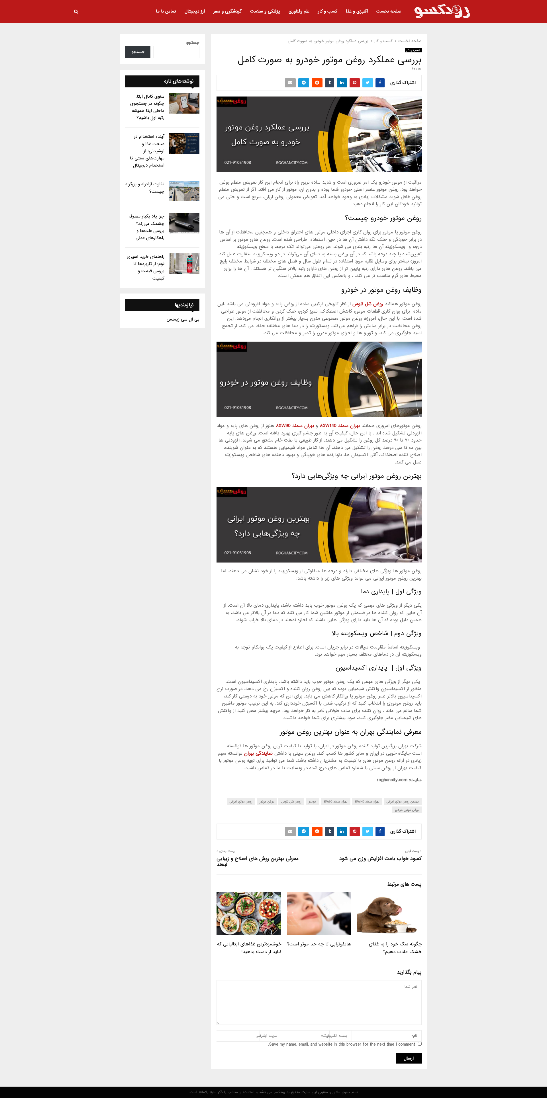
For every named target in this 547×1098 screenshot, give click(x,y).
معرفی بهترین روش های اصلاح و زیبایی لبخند (258, 862)
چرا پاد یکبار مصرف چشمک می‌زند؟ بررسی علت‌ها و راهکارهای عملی (146, 227)
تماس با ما (166, 11)
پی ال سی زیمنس (183, 319)
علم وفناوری (299, 11)
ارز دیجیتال (195, 11)
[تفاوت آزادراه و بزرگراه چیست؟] (184, 191)
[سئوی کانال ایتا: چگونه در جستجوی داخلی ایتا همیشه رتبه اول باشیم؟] (184, 103)
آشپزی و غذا (357, 11)
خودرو (313, 801)
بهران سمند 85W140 (367, 801)
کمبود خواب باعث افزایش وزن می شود (380, 859)
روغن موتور (267, 801)
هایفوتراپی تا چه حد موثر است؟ (319, 944)
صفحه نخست (388, 11)
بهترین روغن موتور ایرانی (403, 801)
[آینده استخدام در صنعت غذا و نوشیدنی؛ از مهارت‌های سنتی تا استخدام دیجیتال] (184, 143)
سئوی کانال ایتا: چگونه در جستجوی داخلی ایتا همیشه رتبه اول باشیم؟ (147, 107)
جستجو (192, 42)
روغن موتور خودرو (407, 810)
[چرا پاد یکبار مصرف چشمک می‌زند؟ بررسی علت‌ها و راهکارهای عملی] (184, 223)
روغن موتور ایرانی (241, 801)
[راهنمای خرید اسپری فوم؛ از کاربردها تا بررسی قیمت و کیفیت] (184, 263)
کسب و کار (327, 11)
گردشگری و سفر (227, 11)
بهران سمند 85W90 (336, 801)
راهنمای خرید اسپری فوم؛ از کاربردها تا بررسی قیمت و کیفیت (145, 267)
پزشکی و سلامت (265, 11)
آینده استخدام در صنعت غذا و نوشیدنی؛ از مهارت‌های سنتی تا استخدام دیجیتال (147, 151)
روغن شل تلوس (291, 801)
